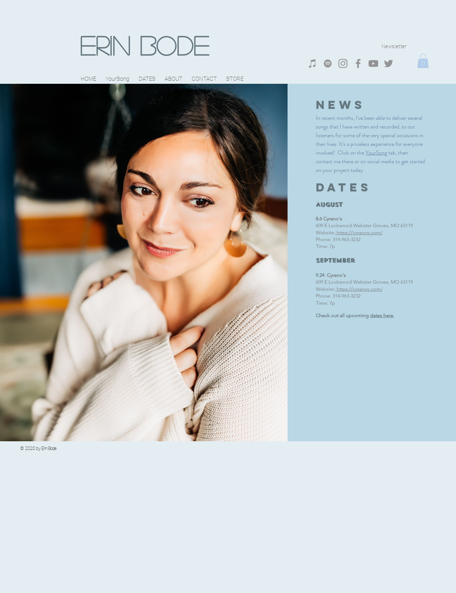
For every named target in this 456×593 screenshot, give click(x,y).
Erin (105, 44)
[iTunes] (312, 63)
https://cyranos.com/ (358, 233)
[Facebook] (358, 63)
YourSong (376, 153)
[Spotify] (328, 63)
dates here (381, 315)
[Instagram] (343, 63)
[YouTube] (373, 63)
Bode (170, 44)
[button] (423, 61)
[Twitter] (388, 63)
